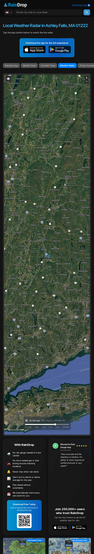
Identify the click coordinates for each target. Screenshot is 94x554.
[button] (34, 50)
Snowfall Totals (48, 65)
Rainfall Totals (29, 65)
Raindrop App (11, 65)
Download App (79, 5)
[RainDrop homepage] (15, 4)
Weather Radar (67, 65)
